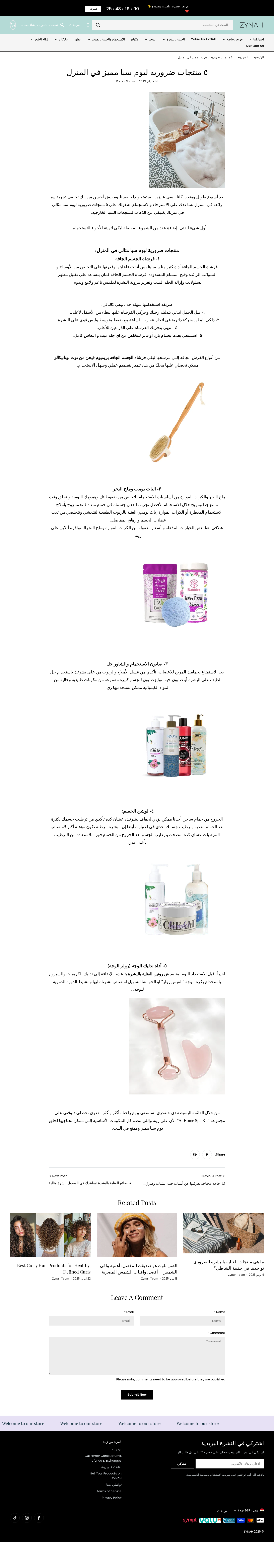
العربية (77, 25)
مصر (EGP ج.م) (248, 1510)
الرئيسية (259, 57)
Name (219, 1312)
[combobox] (162, 25)
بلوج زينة (243, 57)
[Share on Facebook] (207, 1154)
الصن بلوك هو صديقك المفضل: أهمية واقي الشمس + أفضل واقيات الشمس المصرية (138, 1268)
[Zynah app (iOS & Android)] (88, 25)
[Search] (97, 25)
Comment (216, 1333)
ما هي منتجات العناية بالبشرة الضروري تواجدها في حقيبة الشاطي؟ (228, 1264)
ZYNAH (248, 1531)
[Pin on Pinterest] (195, 1154)
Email (129, 1312)
